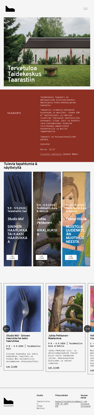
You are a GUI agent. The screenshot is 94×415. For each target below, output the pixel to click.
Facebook (85, 404)
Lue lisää (12, 257)
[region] (47, 328)
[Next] (87, 328)
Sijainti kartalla (51, 154)
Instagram (86, 406)
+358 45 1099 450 (61, 405)
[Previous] (6, 328)
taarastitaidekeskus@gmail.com (71, 402)
